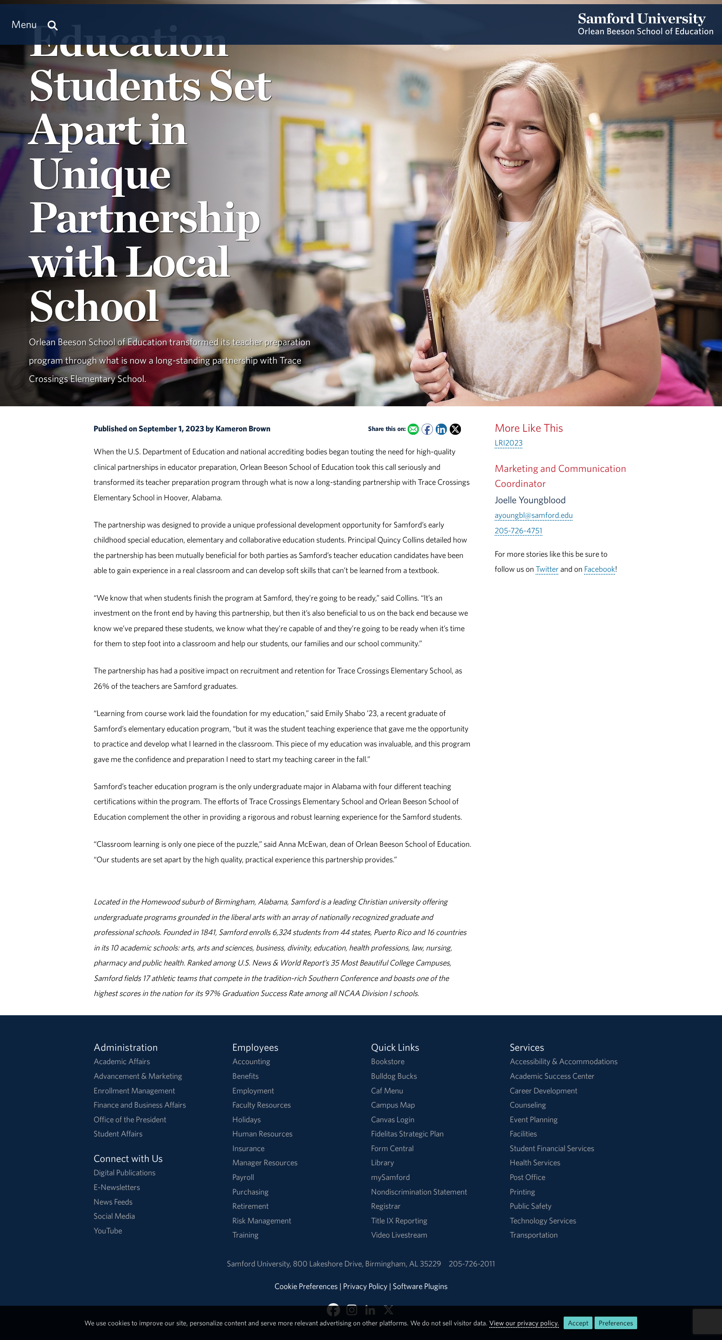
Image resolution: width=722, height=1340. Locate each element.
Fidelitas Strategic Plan (407, 1134)
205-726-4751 (518, 530)
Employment (253, 1090)
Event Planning (534, 1119)
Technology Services (543, 1220)
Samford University (260, 1263)
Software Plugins (420, 1286)
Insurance (248, 1148)
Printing (522, 1192)
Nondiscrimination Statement (419, 1192)
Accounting (251, 1061)
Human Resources (262, 1134)
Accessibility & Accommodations (564, 1061)
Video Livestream (399, 1235)
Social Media (114, 1216)
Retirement (250, 1206)
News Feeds (113, 1202)
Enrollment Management (134, 1090)
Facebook (599, 569)
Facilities (523, 1134)
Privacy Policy (365, 1286)
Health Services (535, 1162)
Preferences (616, 1323)
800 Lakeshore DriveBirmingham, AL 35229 (367, 1263)
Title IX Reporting (399, 1220)
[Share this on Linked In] (441, 429)
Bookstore (387, 1061)
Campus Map (393, 1105)
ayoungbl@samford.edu (534, 515)
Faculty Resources (261, 1105)
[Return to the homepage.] (646, 32)
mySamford (390, 1177)
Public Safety (531, 1206)
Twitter (547, 569)
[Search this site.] (52, 24)
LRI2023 (509, 443)
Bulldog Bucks (394, 1076)
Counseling (528, 1105)
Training (245, 1235)
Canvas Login (392, 1119)
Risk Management (261, 1220)
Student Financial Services (552, 1148)
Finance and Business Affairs (140, 1105)
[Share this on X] (455, 429)
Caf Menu (387, 1090)
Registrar (386, 1206)
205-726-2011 (472, 1263)
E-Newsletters (117, 1187)
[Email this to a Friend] (413, 429)
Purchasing (250, 1192)
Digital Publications (124, 1172)
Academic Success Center (552, 1076)
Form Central (392, 1148)
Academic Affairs (122, 1061)
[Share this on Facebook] (427, 429)
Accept (578, 1323)
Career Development (543, 1090)
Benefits (245, 1076)
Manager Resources (264, 1162)
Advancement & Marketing (138, 1076)
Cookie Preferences (306, 1286)
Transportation (534, 1235)
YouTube (108, 1230)
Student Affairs (118, 1134)
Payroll (243, 1177)
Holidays (246, 1119)
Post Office (527, 1177)
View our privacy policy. (524, 1323)
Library (382, 1162)
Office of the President (130, 1119)
